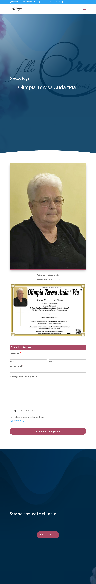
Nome (12, 361)
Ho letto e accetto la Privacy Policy (29, 417)
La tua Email (17, 366)
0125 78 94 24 (49, 535)
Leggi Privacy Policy (17, 421)
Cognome (52, 361)
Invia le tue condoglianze (48, 431)
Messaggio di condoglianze (24, 376)
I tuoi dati (15, 353)
